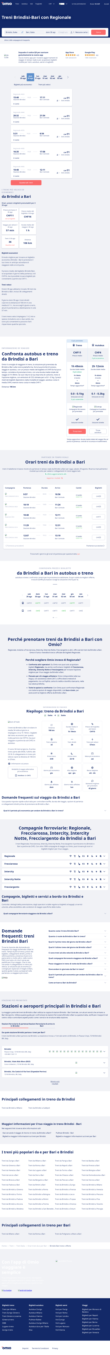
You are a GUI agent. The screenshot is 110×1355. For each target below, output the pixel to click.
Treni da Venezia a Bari (11, 1170)
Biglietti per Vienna (90, 1319)
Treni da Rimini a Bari (36, 1185)
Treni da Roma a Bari (36, 1165)
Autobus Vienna (35, 1316)
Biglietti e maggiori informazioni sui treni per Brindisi (24, 1136)
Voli (31, 4)
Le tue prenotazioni (79, 4)
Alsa (30, 1330)
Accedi (106, 4)
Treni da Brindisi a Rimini (38, 1199)
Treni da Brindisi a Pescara (92, 1194)
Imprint (25, 1348)
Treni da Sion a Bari (36, 1175)
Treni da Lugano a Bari (37, 1170)
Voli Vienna (60, 1330)
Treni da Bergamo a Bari (38, 1180)
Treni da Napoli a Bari (63, 1165)
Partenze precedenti (15, 546)
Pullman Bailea (35, 1319)
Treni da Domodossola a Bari (93, 1175)
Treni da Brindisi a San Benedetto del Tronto (46, 1209)
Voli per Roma (61, 1313)
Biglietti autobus (36, 1305)
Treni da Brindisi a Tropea (65, 1199)
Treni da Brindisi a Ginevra (12, 1189)
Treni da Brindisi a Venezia (92, 1189)
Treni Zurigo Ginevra (11, 1313)
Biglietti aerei (61, 1305)
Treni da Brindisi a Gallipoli (39, 1108)
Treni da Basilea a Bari (90, 1161)
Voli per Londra (62, 1316)
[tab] (23, 84)
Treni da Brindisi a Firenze (65, 1189)
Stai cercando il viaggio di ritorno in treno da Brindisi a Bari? (27, 1133)
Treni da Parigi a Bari (63, 1161)
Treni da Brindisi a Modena (12, 1209)
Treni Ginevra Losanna (11, 1316)
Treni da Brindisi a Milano (12, 1108)
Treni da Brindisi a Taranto (92, 1204)
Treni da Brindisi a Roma (38, 1189)
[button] (51, 32)
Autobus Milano (35, 1313)
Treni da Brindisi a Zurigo (65, 1185)
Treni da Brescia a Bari (11, 1180)
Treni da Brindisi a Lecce (64, 1194)
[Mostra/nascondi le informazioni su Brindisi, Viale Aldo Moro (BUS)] (104, 1062)
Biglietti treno (8, 1305)
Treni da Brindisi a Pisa (91, 1199)
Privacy (55, 1348)
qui (78, 554)
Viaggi (85, 1305)
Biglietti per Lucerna (90, 1325)
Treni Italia (20, 1246)
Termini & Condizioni (40, 1348)
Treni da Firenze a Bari (91, 1165)
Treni (17, 4)
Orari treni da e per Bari (37, 1246)
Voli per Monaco (62, 1326)
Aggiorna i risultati (53, 478)
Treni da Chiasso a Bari (64, 1175)
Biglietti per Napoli (90, 1315)
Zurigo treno (7, 1330)
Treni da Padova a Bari (11, 1185)
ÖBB (4, 1323)
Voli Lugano (60, 1323)
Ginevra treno (8, 1319)
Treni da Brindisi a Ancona (12, 1204)
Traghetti (38, 4)
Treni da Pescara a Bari (64, 1180)
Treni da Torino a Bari (63, 1170)
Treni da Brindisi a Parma (38, 1204)
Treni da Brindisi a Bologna (39, 1194)
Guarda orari (10, 245)
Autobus (25, 4)
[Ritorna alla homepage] (8, 4)
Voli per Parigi (61, 1309)
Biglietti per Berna (89, 1322)
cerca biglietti (10, 219)
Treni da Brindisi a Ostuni (65, 1209)
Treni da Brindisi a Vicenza (65, 1204)
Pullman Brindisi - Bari (65, 1133)
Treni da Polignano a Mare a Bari (68, 1234)
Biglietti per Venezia (90, 1332)
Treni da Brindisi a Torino (12, 1194)
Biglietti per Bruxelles (91, 1329)
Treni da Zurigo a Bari (10, 1161)
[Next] (67, 77)
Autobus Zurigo (35, 1309)
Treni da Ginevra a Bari (11, 1165)
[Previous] (22, 595)
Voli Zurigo (60, 1319)
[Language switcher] (63, 4)
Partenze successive (94, 546)
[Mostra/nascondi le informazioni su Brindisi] (104, 1051)
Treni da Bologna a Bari (91, 1170)
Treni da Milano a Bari (37, 1161)
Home (4, 1246)
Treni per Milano (9, 1309)
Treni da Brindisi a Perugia (92, 1209)
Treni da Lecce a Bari (10, 1175)
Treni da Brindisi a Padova (12, 1199)
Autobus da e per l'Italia (39, 1326)
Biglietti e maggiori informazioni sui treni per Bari (76, 1136)
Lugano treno (8, 1326)
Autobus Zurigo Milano (38, 1323)
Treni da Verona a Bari (91, 1180)
